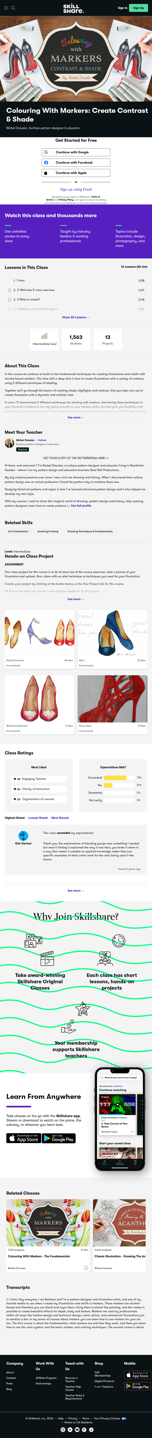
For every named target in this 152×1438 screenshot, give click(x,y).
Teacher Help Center (73, 1388)
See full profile (81, 505)
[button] (6, 8)
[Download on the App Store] (22, 1138)
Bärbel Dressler (31, 440)
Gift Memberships (103, 1374)
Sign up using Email (76, 189)
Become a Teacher (71, 1380)
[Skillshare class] (48, 1222)
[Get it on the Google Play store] (60, 1138)
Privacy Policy (66, 200)
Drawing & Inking (47, 531)
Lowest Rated (38, 818)
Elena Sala (85, 725)
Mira (82, 660)
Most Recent (60, 818)
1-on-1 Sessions (104, 1386)
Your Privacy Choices (107, 1418)
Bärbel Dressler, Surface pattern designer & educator (43, 128)
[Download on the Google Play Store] (135, 1386)
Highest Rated (15, 818)
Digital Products (104, 1381)
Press (9, 1383)
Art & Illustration (18, 531)
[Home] (73, 8)
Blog (9, 1389)
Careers (11, 1378)
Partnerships (43, 1383)
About (10, 1372)
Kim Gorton (23, 843)
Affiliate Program (46, 1378)
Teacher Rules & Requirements (74, 1397)
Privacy (72, 1418)
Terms (85, 1418)
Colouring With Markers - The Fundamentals (39, 1256)
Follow (42, 440)
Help (61, 1418)
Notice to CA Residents (78, 1422)
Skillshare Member (17, 725)
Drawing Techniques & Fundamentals (90, 531)
